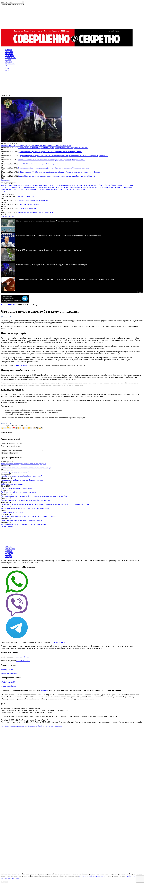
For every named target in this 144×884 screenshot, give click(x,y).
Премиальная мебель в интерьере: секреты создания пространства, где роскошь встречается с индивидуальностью (45, 504)
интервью (82, 189)
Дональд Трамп (110, 185)
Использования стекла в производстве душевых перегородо (24, 524)
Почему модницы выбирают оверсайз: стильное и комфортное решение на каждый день (35, 496)
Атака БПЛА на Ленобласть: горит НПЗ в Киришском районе (42, 164)
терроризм (73, 187)
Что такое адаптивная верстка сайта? (15, 472)
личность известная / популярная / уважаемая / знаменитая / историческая (40, 187)
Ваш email (5, 446)
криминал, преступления (22, 189)
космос (4, 185)
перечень (44, 690)
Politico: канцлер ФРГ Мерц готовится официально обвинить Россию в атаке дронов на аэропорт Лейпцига (59, 172)
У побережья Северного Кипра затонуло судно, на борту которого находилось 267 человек (53, 148)
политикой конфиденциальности (92, 876)
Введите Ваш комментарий (11, 451)
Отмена (4, 453)
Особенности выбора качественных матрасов (18, 492)
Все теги (4, 191)
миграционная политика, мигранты (64, 189)
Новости (8, 547)
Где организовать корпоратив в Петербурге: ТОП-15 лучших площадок (28, 516)
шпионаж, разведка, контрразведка (77, 185)
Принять (4, 882)
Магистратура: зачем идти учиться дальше (17, 488)
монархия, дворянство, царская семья (48, 185)
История (8, 557)
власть (119, 185)
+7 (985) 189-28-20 (58, 642)
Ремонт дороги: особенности (12, 512)
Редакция (9, 553)
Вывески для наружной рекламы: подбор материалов (21, 520)
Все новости (5, 180)
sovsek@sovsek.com (21, 657)
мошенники (37, 189)
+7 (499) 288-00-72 (23, 661)
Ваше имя (4, 444)
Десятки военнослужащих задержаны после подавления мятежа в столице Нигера (50, 152)
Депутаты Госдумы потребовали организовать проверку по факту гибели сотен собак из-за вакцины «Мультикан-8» (63, 156)
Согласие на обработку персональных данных (45, 726)
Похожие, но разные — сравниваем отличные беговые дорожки (25, 500)
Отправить (13, 453)
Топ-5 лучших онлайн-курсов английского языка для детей (23, 464)
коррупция (46, 189)
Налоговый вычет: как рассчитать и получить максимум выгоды (26, 468)
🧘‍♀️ (40, 428)
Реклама (8, 551)
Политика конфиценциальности (13, 726)
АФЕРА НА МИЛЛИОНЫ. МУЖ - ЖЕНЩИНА (35, 213)
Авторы (8, 555)
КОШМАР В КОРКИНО (28, 208)
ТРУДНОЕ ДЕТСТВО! (27, 196)
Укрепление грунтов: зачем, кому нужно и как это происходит (25, 508)
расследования (7, 189)
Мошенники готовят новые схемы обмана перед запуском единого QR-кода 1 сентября (51, 160)
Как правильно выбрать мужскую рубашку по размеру (22, 480)
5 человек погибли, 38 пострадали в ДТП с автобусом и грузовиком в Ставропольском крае (36, 146)
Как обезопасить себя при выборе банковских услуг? (21, 476)
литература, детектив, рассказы (89, 187)
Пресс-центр (10, 549)
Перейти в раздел (7, 526)
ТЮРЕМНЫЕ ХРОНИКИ (29, 204)
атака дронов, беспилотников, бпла (20, 185)
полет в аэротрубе (20, 365)
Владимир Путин (97, 185)
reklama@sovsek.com (9, 673)
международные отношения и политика (117, 187)
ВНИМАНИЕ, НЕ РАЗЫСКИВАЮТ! (33, 200)
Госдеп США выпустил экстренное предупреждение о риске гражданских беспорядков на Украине (56, 176)
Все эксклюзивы (7, 217)
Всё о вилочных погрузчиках (12, 484)
